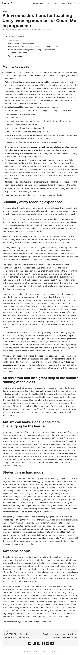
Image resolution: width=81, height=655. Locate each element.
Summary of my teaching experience (21, 43)
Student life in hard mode (17, 53)
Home (6, 3)
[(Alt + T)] (11, 3)
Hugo (47, 652)
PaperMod (54, 652)
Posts (11, 12)
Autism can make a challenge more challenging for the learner (31, 50)
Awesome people (15, 56)
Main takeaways (14, 40)
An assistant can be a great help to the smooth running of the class (33, 47)
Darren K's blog (33, 652)
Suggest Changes (45, 29)
